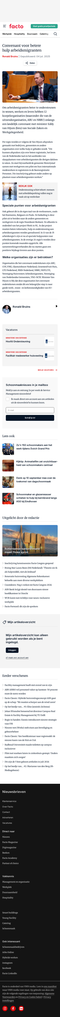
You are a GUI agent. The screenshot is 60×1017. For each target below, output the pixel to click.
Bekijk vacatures (46, 370)
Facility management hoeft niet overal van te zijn (28, 685)
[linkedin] (21, 1008)
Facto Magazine (10, 842)
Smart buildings (10, 912)
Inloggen (12, 650)
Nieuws (6, 837)
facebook (6, 968)
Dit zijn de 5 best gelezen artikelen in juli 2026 (27, 761)
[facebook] (13, 1008)
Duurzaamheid (9, 892)
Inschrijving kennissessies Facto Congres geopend (29, 563)
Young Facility (9, 918)
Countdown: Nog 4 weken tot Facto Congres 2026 (28, 585)
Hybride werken (10, 957)
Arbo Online (8, 952)
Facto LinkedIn (9, 973)
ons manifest (50, 986)
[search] (55, 34)
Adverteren (7, 817)
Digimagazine (9, 847)
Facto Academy (9, 858)
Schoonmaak (8, 928)
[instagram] (5, 1008)
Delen (32, 63)
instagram (7, 963)
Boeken (5, 852)
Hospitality (7, 897)
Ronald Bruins (10, 56)
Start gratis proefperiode (44, 26)
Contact (6, 812)
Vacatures (7, 823)
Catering (6, 923)
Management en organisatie (16, 881)
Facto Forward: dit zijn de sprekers (21, 606)
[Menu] (4, 26)
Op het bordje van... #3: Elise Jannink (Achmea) (27, 706)
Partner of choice (10, 863)
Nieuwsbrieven (14, 792)
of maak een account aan (17, 657)
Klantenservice (9, 801)
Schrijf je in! (30, 418)
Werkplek (7, 887)
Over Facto (7, 806)
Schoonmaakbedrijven (13, 947)
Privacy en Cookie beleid (30, 997)
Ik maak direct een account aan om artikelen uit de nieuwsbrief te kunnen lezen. (32, 401)
